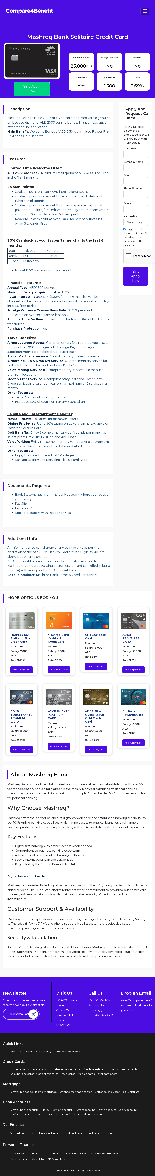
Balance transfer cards (66, 1069)
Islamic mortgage (46, 1091)
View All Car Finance (22, 1133)
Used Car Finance (74, 1133)
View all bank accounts (24, 1109)
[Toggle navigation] (144, 11)
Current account (84, 1109)
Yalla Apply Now (31, 89)
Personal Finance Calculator (27, 1158)
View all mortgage (21, 1091)
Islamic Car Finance (49, 1133)
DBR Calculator (56, 1158)
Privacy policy (42, 1051)
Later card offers (107, 1073)
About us (15, 1051)
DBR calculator (131, 1091)
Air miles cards (91, 1069)
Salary (127, 203)
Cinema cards (128, 1069)
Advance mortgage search (75, 1091)
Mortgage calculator (107, 1091)
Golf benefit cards (47, 1073)
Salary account (127, 1109)
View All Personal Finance (26, 1153)
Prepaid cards (86, 1073)
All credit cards (19, 1069)
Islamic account (93, 1114)
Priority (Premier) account (56, 1109)
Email (126, 175)
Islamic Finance (53, 1153)
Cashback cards (40, 1069)
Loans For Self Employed (104, 1153)
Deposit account (71, 1114)
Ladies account (19, 1114)
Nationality (130, 216)
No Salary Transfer (76, 1153)
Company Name (133, 161)
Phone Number (132, 188)
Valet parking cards (22, 1073)
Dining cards (110, 1069)
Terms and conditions (66, 1051)
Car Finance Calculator (101, 1133)
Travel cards (67, 1073)
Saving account (106, 1109)
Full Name (129, 148)
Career (27, 1051)
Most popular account (44, 1114)
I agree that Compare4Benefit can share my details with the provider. (135, 237)
